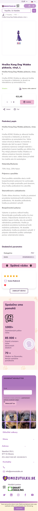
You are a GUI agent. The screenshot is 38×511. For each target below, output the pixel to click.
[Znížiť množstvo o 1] (11, 102)
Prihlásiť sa (10, 403)
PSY (32, 253)
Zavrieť (19, 112)
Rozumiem (19, 508)
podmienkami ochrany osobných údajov (17, 399)
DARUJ (28, 102)
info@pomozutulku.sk (14, 471)
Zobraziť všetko (19, 291)
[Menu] (33, 6)
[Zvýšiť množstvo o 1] (14, 102)
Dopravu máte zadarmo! (29, 88)
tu (32, 506)
